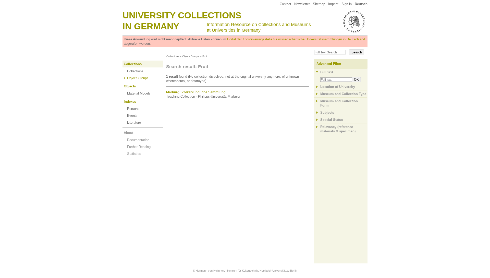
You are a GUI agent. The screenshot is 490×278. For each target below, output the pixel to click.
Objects (130, 86)
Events (132, 116)
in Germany (150, 26)
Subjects (327, 112)
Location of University (337, 87)
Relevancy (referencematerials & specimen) (338, 129)
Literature (134, 122)
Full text (326, 72)
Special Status (331, 120)
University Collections (181, 15)
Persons (133, 109)
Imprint (333, 4)
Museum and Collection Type (343, 94)
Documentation (138, 140)
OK (356, 80)
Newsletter (302, 4)
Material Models (139, 93)
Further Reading (139, 147)
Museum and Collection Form (339, 103)
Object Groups (190, 56)
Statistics (134, 154)
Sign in (346, 4)
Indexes (130, 101)
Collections (172, 56)
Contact (285, 4)
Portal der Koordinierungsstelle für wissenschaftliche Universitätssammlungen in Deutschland (296, 39)
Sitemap (319, 4)
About (128, 133)
